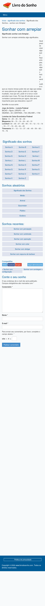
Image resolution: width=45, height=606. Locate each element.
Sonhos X (8, 178)
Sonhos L (22, 160)
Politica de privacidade (22, 559)
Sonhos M (36, 160)
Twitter (5, 265)
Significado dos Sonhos (22, 190)
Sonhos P (35, 165)
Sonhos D (8, 151)
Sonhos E (22, 151)
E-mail (5, 323)
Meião (22, 195)
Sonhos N (8, 165)
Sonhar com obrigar (22, 249)
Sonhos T (8, 174)
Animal (22, 200)
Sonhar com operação (22, 239)
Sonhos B (22, 147)
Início (4, 20)
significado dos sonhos (16, 20)
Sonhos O (22, 165)
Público (22, 210)
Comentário (7, 287)
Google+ (18, 265)
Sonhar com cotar (22, 244)
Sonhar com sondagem (33, 269)
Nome (5, 315)
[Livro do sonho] (20, 5)
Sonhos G (8, 156)
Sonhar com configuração (7, 270)
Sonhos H (22, 156)
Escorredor (22, 205)
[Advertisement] (22, 62)
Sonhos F (35, 151)
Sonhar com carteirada (22, 234)
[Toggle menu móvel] (40, 14)
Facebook (11, 265)
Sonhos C (36, 147)
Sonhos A (8, 147)
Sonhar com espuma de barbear (22, 254)
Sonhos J (8, 160)
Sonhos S (35, 169)
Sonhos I (35, 156)
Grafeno (22, 215)
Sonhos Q (8, 169)
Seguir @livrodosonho (35, 265)
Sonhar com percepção (22, 229)
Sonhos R (22, 169)
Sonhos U (22, 174)
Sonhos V (35, 174)
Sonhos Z (22, 178)
